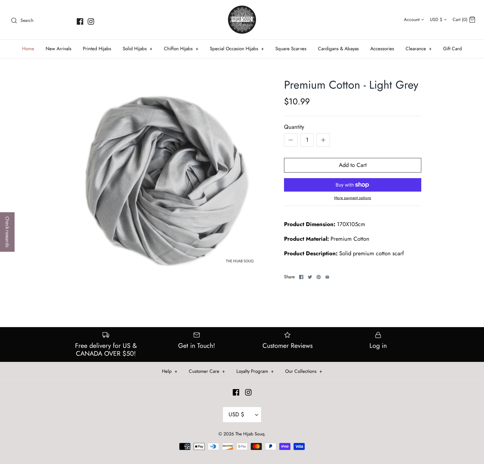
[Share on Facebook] (301, 277)
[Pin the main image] (319, 277)
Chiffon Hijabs (181, 48)
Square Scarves (290, 48)
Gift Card (452, 48)
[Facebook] (80, 21)
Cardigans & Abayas (338, 48)
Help (169, 371)
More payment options (352, 198)
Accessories (382, 48)
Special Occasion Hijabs (237, 48)
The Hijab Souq (249, 434)
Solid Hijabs (137, 48)
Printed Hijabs (97, 48)
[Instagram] (91, 21)
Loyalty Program (255, 371)
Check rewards (7, 232)
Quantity (294, 127)
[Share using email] (327, 277)
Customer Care (207, 371)
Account (412, 19)
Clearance (419, 48)
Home (28, 48)
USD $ (436, 19)
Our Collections (303, 371)
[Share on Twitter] (310, 277)
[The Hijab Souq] (242, 20)
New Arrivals (58, 48)
